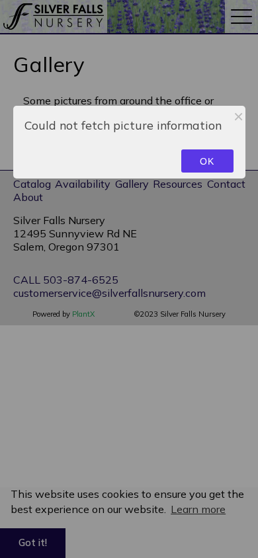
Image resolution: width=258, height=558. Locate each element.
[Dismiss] (238, 116)
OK (207, 161)
